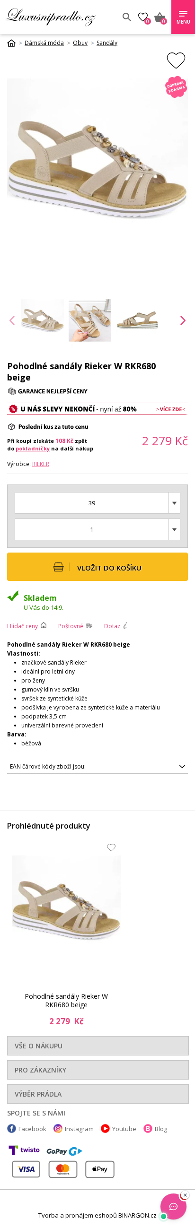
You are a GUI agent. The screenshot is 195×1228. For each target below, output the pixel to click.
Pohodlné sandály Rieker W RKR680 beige (66, 1000)
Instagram (79, 1128)
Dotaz (112, 626)
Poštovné (70, 626)
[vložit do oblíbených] (176, 60)
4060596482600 (48, 768)
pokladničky (33, 448)
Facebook (32, 1128)
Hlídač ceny (22, 626)
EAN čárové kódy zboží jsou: (48, 766)
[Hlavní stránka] (14, 43)
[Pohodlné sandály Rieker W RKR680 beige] (66, 910)
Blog (161, 1128)
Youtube (124, 1128)
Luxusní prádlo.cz (60, 17)
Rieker (40, 464)
